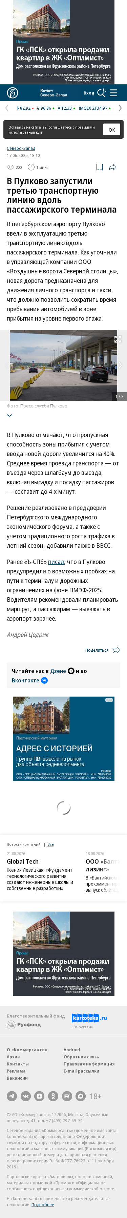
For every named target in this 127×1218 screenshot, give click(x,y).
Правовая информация (89, 1064)
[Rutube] (67, 1096)
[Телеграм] (12, 1096)
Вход (89, 93)
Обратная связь (81, 1057)
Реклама (16, 1071)
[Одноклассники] (53, 1096)
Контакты (18, 1064)
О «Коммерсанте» (27, 1050)
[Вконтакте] (26, 1096)
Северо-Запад (21, 148)
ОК (112, 129)
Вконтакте (25, 680)
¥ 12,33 (65, 108)
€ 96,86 (44, 108)
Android (72, 1050)
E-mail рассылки (81, 1071)
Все (50, 844)
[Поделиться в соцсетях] (113, 167)
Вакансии (17, 1078)
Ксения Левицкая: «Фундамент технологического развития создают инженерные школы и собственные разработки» (40, 879)
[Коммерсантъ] (12, 93)
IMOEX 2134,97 (93, 108)
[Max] (81, 1096)
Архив (13, 1057)
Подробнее (42, 1204)
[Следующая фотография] (120, 365)
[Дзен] (39, 1096)
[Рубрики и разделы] (113, 93)
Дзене (58, 671)
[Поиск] (102, 93)
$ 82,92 (23, 108)
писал (56, 562)
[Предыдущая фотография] (7, 365)
